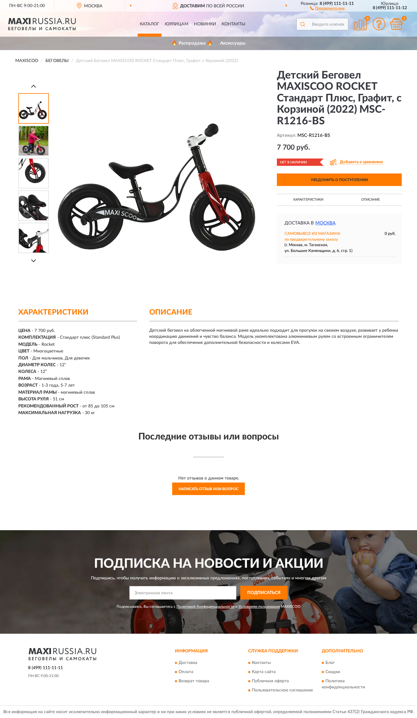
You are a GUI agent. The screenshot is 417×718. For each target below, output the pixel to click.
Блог (330, 663)
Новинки (205, 24)
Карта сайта (264, 672)
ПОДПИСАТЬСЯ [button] (264, 593)
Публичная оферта (270, 681)
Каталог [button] (149, 24)
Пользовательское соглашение (282, 690)
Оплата (186, 672)
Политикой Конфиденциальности (205, 606)
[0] (396, 24)
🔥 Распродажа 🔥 (192, 43)
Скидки (332, 672)
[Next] (33, 260)
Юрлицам (176, 24)
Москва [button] (325, 223)
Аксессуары (232, 43)
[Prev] (33, 86)
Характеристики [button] (308, 199)
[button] (327, 8)
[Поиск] (302, 24)
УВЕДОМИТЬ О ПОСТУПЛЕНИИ (339, 180)
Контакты (233, 24)
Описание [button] (370, 199)
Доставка (188, 663)
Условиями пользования (259, 606)
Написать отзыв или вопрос (208, 489)
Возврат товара (194, 681)
